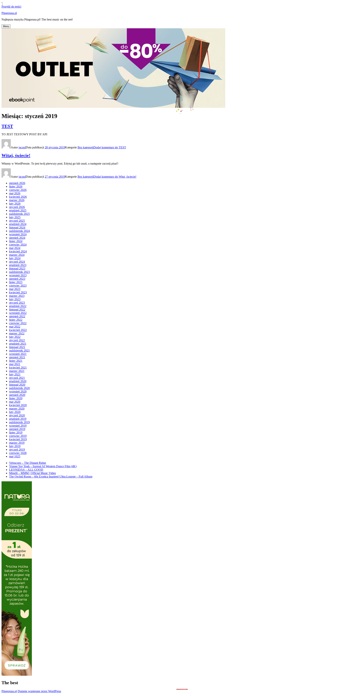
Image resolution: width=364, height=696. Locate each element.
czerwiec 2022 (18, 323)
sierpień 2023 (17, 278)
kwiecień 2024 (18, 251)
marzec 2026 (16, 200)
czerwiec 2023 (18, 285)
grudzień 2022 (17, 306)
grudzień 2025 (17, 210)
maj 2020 (14, 401)
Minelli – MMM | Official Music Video (32, 473)
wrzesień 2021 (18, 353)
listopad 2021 (17, 347)
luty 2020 (14, 412)
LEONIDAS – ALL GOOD (26, 469)
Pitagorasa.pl (9, 13)
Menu (6, 26)
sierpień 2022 (17, 316)
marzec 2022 (16, 333)
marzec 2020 (16, 408)
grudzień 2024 (17, 224)
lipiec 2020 (15, 398)
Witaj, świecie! (16, 155)
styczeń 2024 (17, 261)
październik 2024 (19, 231)
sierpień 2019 (17, 429)
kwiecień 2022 (18, 330)
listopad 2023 (17, 268)
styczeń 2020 (17, 415)
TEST (7, 126)
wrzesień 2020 (18, 391)
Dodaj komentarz (109, 147)
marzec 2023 (16, 295)
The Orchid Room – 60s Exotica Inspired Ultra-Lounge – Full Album (50, 476)
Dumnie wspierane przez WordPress (39, 691)
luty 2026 (14, 203)
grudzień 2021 (17, 343)
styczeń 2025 (17, 220)
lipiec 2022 (15, 319)
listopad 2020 (17, 384)
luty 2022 (14, 336)
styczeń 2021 (17, 377)
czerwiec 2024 (18, 244)
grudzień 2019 (17, 418)
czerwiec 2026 (18, 190)
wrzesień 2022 (18, 313)
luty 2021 (14, 374)
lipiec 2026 (15, 186)
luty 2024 (14, 258)
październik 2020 (19, 388)
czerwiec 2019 (18, 435)
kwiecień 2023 (18, 292)
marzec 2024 (16, 254)
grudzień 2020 (17, 381)
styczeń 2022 (17, 340)
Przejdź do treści (11, 6)
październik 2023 (19, 272)
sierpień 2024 (17, 237)
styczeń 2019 (17, 449)
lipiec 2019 (15, 432)
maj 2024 (14, 248)
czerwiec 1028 (18, 453)
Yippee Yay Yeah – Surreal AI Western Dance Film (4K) (43, 466)
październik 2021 (19, 350)
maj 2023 (14, 289)
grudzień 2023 (17, 265)
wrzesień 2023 (18, 275)
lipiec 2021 (15, 360)
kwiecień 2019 (18, 439)
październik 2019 (19, 422)
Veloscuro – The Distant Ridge (27, 462)
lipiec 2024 (15, 241)
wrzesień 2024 (18, 234)
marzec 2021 (16, 371)
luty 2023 (14, 299)
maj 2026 (14, 193)
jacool (22, 147)
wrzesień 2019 (18, 425)
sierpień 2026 (17, 183)
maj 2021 (14, 364)
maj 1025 (14, 456)
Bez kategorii (85, 147)
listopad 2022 (17, 309)
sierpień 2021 (17, 357)
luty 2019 (14, 446)
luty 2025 (14, 217)
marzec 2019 (16, 442)
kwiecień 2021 (18, 367)
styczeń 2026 (17, 207)
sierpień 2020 (17, 394)
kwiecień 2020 (18, 405)
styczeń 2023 (17, 302)
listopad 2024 (17, 227)
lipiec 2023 (15, 282)
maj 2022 (14, 326)
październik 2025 (19, 213)
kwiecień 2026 (18, 196)
